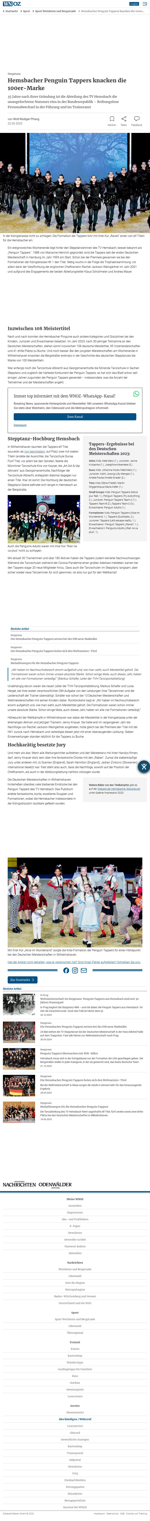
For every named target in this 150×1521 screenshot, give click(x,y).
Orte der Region (75, 1282)
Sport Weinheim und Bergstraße (75, 1319)
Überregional (75, 1332)
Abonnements (75, 1412)
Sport (75, 1312)
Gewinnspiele (75, 1389)
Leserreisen (75, 1396)
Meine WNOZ (75, 1199)
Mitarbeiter (75, 1493)
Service (75, 1405)
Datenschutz (112, 1513)
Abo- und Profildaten (75, 1219)
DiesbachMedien (75, 1480)
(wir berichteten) (34, 451)
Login (134, 3)
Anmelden (75, 1205)
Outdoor (75, 1382)
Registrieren (75, 1212)
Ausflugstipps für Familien (75, 1369)
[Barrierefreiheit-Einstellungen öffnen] (144, 766)
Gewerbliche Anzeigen (75, 1439)
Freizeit (75, 1342)
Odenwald (75, 1276)
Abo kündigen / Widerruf (75, 1419)
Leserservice (75, 1426)
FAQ (75, 1473)
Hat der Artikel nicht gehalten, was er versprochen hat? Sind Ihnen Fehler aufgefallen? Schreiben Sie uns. (74, 962)
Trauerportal (75, 1453)
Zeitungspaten (75, 1487)
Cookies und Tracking (136, 1513)
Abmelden (75, 1253)
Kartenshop (75, 1355)
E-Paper (75, 1226)
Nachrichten (75, 1262)
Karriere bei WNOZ (75, 1507)
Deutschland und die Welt (75, 1303)
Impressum (20, 425)
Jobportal (75, 1460)
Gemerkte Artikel (75, 1239)
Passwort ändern (75, 1246)
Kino (75, 1376)
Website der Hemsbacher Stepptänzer (119, 788)
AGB (122, 1513)
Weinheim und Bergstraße (75, 1269)
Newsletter (75, 1232)
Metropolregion (75, 1289)
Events (75, 1349)
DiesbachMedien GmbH (18, 1513)
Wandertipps (75, 1362)
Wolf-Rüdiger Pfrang (26, 119)
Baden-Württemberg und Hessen (75, 1296)
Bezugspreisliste (75, 1500)
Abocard (75, 1432)
